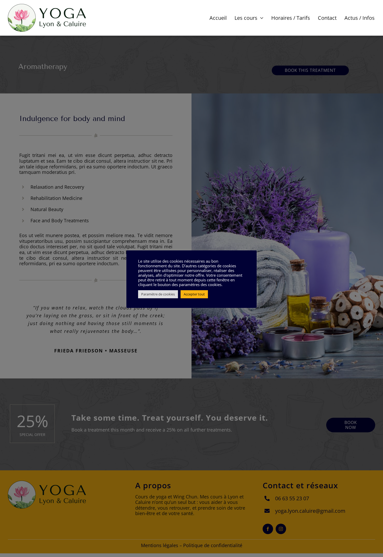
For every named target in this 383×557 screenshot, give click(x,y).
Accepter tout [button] (194, 294)
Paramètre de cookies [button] (158, 294)
